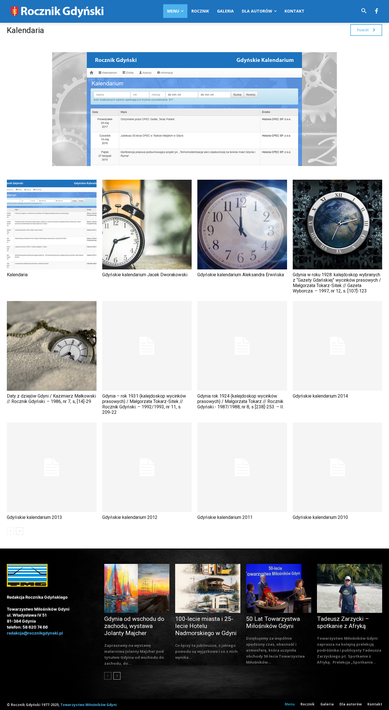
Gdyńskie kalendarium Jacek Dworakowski (144, 274)
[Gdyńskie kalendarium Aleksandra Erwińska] (242, 224)
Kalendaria (17, 274)
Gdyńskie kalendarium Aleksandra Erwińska (240, 274)
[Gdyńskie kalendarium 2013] (52, 467)
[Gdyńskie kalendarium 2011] (242, 467)
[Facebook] (376, 11)
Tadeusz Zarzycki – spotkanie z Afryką (343, 622)
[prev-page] (10, 531)
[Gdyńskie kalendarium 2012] (147, 467)
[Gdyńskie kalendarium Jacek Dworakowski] (147, 224)
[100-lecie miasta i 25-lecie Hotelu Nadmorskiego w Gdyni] (207, 588)
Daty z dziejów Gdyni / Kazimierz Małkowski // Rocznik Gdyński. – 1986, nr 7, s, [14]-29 (51, 398)
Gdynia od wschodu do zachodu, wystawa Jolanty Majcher (134, 626)
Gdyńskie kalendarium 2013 (34, 517)
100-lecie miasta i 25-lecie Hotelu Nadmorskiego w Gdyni (206, 626)
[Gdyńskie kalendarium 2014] (337, 346)
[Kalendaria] (52, 224)
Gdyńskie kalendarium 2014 (320, 396)
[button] (364, 11)
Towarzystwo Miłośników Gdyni (88, 704)
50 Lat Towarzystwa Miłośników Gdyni (273, 622)
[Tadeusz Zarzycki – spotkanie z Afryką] (349, 588)
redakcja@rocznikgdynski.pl (35, 633)
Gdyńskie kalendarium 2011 (225, 517)
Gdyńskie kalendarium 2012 (129, 517)
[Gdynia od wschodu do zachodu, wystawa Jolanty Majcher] (136, 588)
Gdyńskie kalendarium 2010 (320, 517)
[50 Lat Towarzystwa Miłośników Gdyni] (278, 588)
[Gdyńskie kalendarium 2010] (337, 467)
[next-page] (19, 531)
